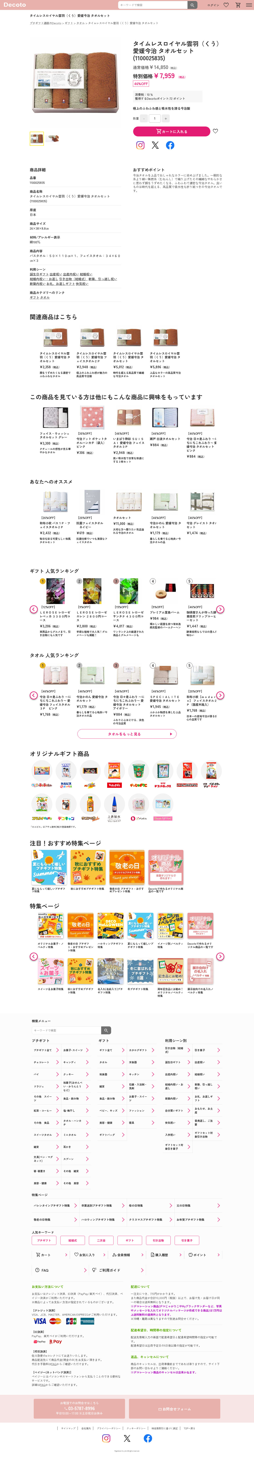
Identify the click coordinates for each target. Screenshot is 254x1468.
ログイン (213, 5)
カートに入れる (172, 131)
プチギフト (44, 1240)
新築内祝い (38, 283)
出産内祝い (71, 274)
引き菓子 (186, 1240)
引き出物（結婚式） (73, 278)
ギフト (34, 297)
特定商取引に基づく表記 (165, 1428)
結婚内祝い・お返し (44, 278)
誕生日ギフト (39, 274)
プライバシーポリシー (109, 1428)
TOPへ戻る (189, 1428)
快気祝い (82, 283)
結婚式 (72, 1240)
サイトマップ (68, 1428)
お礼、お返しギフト (60, 283)
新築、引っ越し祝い (103, 278)
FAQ (54, 1364)
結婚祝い (86, 274)
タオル (45, 297)
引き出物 (158, 1240)
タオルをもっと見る (124, 733)
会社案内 (86, 1428)
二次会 (101, 1240)
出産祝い (56, 274)
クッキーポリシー (136, 1428)
